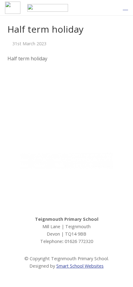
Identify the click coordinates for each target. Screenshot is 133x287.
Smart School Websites (80, 266)
